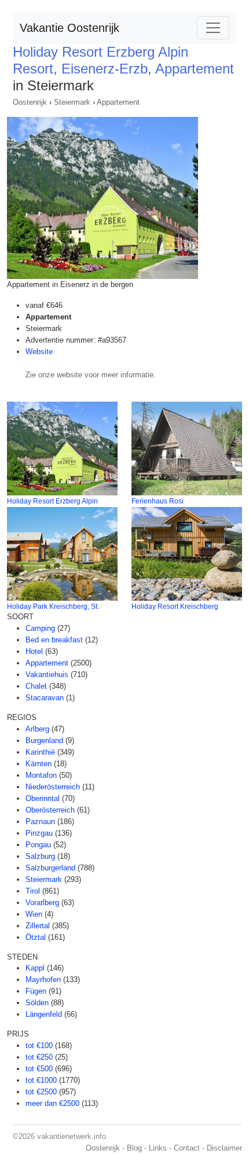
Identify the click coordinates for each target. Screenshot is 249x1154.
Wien (33, 914)
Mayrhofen (43, 979)
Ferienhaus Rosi (157, 501)
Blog (134, 1148)
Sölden (37, 1002)
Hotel (34, 651)
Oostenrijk (30, 102)
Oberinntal (42, 798)
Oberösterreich (50, 810)
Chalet (36, 686)
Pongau (38, 844)
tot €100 (39, 1045)
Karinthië (40, 752)
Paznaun (40, 821)
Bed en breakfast (54, 639)
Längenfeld (43, 1014)
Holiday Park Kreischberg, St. (53, 606)
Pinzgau (39, 833)
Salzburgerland (50, 867)
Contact (187, 1148)
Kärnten (38, 763)
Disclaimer (224, 1148)
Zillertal (37, 925)
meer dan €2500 (52, 1103)
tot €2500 (41, 1091)
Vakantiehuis (46, 674)
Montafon (41, 775)
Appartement (118, 102)
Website (39, 351)
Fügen (35, 991)
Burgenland (44, 740)
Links (158, 1148)
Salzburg (40, 856)
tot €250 (39, 1057)
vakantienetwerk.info (71, 1136)
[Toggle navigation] (213, 27)
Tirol (32, 891)
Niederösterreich (52, 786)
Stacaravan (44, 697)
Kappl (35, 968)
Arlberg (37, 729)
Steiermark (72, 102)
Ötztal (35, 937)
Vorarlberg (42, 902)
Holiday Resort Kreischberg (174, 606)
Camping (40, 628)
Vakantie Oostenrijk (69, 27)
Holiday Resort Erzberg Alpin (52, 501)
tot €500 (39, 1068)
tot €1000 (41, 1080)
